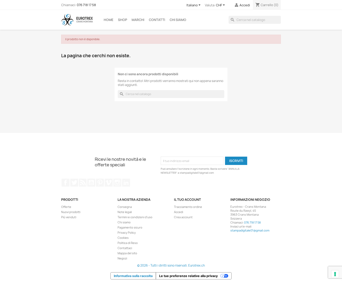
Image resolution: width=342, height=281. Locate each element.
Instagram (117, 183)
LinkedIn (126, 183)
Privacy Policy (127, 232)
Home (108, 20)
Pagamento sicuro (130, 227)
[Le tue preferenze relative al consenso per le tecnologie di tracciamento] (335, 274)
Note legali (125, 212)
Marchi (138, 20)
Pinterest (100, 183)
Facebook (65, 183)
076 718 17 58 (86, 5)
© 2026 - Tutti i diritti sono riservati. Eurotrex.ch (171, 265)
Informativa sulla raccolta (133, 276)
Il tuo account (187, 199)
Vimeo (109, 183)
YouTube (91, 183)
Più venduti (68, 217)
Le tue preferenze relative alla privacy (188, 276)
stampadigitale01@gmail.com (249, 230)
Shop (122, 20)
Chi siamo (178, 20)
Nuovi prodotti (70, 212)
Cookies (123, 238)
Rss (82, 183)
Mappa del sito (127, 253)
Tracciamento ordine (188, 207)
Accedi (178, 212)
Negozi (122, 258)
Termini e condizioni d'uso (135, 217)
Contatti (157, 20)
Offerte (66, 207)
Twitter (74, 183)
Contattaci (125, 248)
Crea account (183, 217)
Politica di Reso (128, 243)
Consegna (125, 207)
